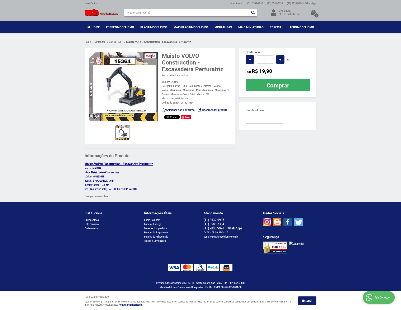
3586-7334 (275, 3)
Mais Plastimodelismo (191, 27)
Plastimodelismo (153, 27)
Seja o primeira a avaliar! (175, 75)
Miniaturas (223, 27)
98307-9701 (301, 3)
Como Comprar (152, 220)
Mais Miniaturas (251, 27)
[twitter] (298, 222)
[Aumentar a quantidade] (280, 59)
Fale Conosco (92, 224)
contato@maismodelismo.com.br (221, 236)
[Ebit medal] (296, 244)
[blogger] (277, 222)
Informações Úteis (158, 213)
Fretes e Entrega (152, 224)
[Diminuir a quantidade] (250, 59)
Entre (280, 14)
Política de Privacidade (156, 236)
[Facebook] (287, 222)
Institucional (94, 213)
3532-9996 (255, 3)
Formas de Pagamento (156, 232)
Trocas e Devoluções (155, 241)
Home (95, 27)
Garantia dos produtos (155, 228)
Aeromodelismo (301, 27)
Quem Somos (92, 220)
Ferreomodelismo (120, 27)
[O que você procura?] (253, 12)
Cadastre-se (293, 14)
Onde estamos (92, 228)
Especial (276, 27)
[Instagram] (267, 222)
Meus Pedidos (91, 3)
